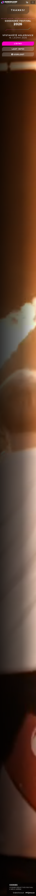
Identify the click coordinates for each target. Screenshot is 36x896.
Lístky (18, 43)
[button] (27, 2)
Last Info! (18, 49)
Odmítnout (18, 893)
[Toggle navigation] (32, 2)
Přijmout (30, 893)
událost (19, 54)
